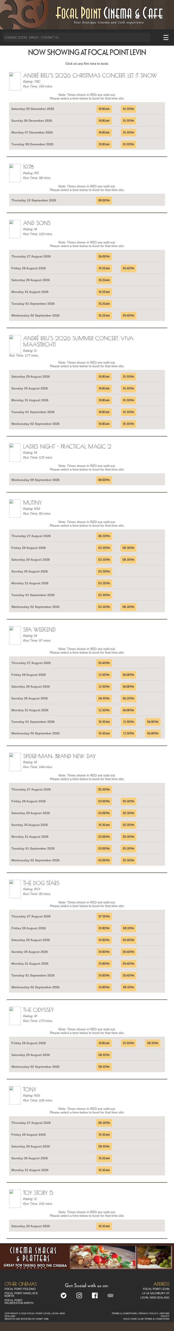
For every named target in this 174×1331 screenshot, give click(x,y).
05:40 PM (128, 268)
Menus (34, 37)
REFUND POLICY (164, 1314)
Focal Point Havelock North (21, 1295)
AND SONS (37, 223)
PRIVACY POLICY (148, 1313)
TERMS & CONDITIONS (124, 1313)
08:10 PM (128, 928)
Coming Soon (16, 37)
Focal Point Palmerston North (19, 1302)
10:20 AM (104, 268)
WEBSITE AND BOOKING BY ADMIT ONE (27, 1319)
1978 (28, 167)
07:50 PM (104, 916)
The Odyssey (38, 1010)
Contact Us (50, 37)
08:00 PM (104, 200)
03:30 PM (104, 548)
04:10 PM (104, 698)
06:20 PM (128, 698)
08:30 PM (104, 536)
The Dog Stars (41, 883)
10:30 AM (104, 722)
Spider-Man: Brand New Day (59, 756)
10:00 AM (104, 109)
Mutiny (32, 502)
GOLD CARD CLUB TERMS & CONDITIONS (146, 1319)
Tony (29, 1089)
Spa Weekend (39, 629)
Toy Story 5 (38, 1193)
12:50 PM (104, 675)
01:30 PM (128, 109)
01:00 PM (104, 928)
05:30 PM (104, 789)
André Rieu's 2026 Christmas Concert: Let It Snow (90, 75)
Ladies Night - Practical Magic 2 (67, 446)
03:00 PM (104, 801)
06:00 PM (104, 256)
